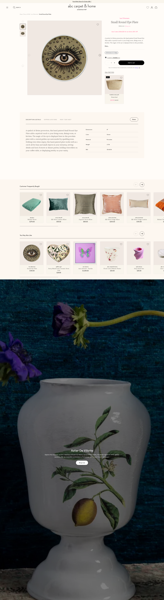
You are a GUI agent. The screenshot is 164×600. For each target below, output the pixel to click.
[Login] (152, 7)
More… (107, 46)
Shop (21, 14)
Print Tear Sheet (65, 119)
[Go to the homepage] (82, 9)
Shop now (82, 463)
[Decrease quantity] (108, 62)
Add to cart (131, 63)
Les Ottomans (34, 14)
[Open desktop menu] (7, 7)
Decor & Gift (26, 14)
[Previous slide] (23, 22)
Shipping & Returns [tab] (50, 119)
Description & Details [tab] (33, 119)
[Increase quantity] (114, 62)
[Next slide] (23, 66)
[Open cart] (156, 7)
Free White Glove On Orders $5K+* (82, 1)
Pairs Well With (109, 72)
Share (134, 119)
